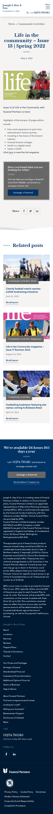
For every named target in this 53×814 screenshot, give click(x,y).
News (5, 721)
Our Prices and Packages (15, 662)
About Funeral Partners (14, 695)
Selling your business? (13, 708)
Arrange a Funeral (23, 192)
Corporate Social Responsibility (19, 801)
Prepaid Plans (9, 647)
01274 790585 (42, 12)
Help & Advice (9, 688)
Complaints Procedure (14, 805)
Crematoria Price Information (17, 675)
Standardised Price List (14, 671)
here (11, 152)
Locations (7, 634)
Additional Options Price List (16, 680)
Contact (7, 655)
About (6, 629)
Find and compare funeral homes (19, 700)
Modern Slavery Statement (17, 796)
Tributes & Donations (13, 651)
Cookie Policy (26, 791)
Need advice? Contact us (26, 482)
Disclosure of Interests (13, 717)
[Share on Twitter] (31, 211)
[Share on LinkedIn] (37, 211)
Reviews (7, 642)
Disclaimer (41, 791)
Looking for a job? (11, 704)
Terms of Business (11, 684)
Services (7, 638)
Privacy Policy (11, 791)
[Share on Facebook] (24, 211)
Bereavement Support (13, 713)
